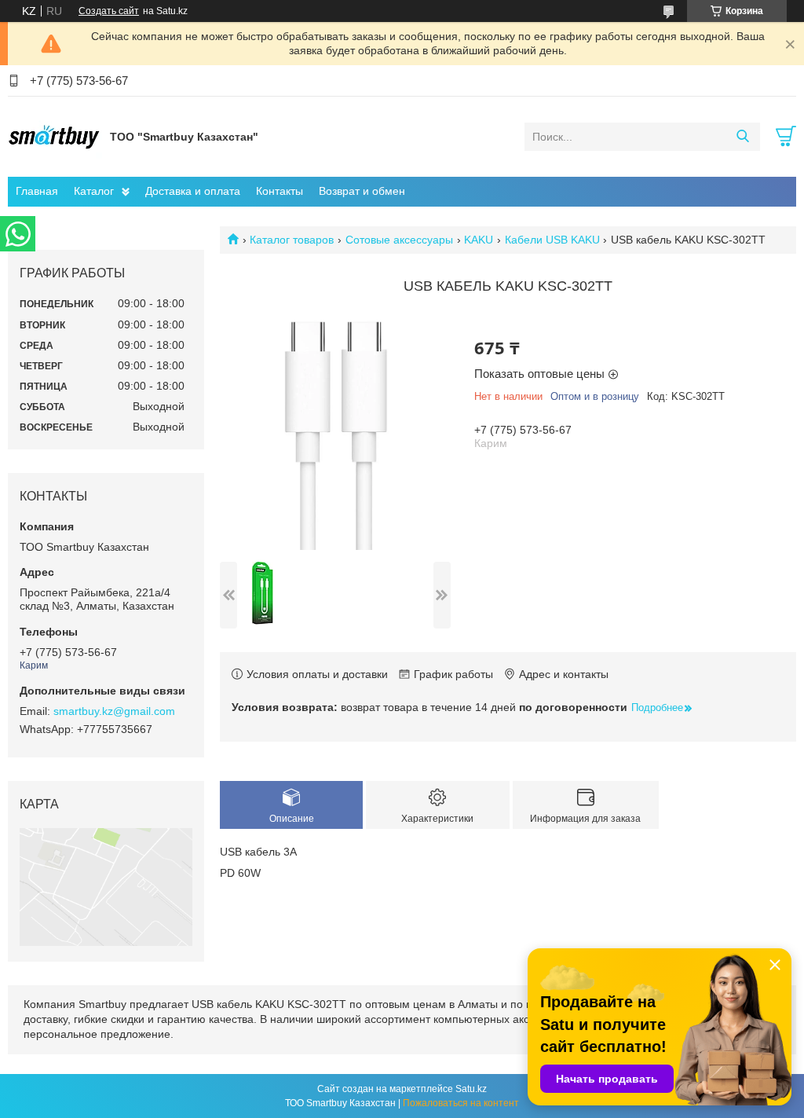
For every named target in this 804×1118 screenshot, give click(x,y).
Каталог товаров (292, 239)
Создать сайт (109, 10)
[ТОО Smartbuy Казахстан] (55, 136)
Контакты (279, 191)
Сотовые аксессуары (399, 239)
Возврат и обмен (362, 191)
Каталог (94, 191)
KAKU (478, 239)
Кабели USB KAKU (552, 239)
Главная (37, 191)
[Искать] (742, 137)
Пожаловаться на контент (461, 1103)
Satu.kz (471, 1088)
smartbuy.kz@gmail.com (114, 711)
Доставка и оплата (192, 191)
